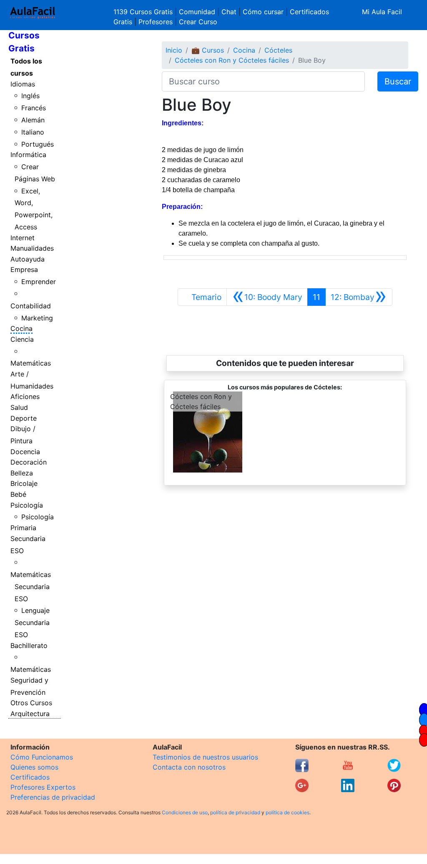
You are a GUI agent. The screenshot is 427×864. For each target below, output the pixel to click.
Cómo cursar (263, 12)
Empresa (24, 269)
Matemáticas (30, 363)
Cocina (21, 328)
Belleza (21, 473)
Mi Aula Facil (382, 12)
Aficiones (25, 396)
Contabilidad (30, 306)
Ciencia (22, 339)
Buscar (397, 81)
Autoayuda (27, 259)
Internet (22, 238)
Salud (19, 407)
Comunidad (197, 12)
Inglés (30, 95)
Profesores (155, 22)
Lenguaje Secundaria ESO (32, 622)
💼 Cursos (207, 50)
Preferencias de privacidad (52, 797)
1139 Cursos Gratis (144, 12)
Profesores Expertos (42, 787)
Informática (28, 154)
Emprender (38, 281)
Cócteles (278, 50)
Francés (33, 108)
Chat (228, 12)
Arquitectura (30, 713)
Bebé (18, 494)
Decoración (28, 462)
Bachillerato (29, 645)
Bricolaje (24, 483)
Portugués (37, 144)
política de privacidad (235, 812)
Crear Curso (198, 22)
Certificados (30, 777)
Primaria (23, 527)
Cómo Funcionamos (41, 757)
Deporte (23, 418)
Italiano (32, 132)
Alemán (33, 120)
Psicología (26, 505)
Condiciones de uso (185, 812)
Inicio (174, 50)
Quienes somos (34, 767)
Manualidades (32, 248)
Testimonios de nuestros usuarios (205, 757)
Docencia (25, 451)
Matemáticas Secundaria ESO (30, 586)
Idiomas (22, 84)
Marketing (37, 318)
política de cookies (287, 812)
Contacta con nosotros (189, 767)
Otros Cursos (31, 703)
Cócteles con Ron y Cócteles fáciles (232, 60)
